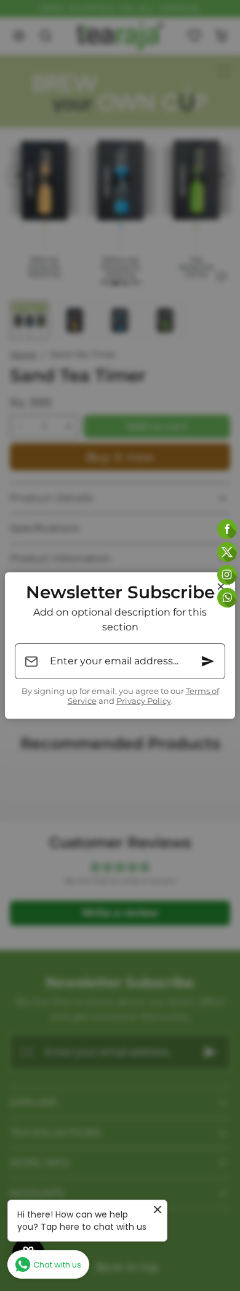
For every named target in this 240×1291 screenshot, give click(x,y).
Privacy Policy (143, 701)
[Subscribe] (208, 661)
